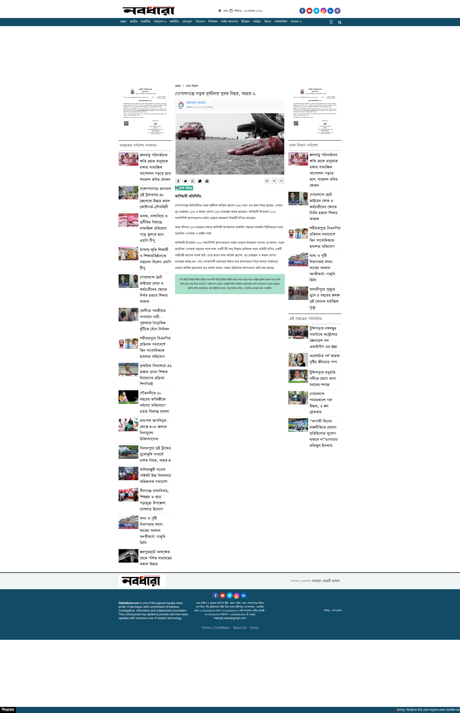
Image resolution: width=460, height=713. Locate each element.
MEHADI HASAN (196, 102)
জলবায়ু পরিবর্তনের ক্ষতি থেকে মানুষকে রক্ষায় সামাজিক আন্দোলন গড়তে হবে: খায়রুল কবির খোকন (156, 167)
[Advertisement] (230, 56)
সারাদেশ (159, 22)
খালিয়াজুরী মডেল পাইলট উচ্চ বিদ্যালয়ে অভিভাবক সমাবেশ (155, 476)
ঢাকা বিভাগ (192, 86)
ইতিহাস (245, 22)
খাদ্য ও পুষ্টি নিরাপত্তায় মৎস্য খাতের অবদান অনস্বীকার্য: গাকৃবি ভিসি (152, 531)
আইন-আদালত (229, 22)
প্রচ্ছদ (123, 22)
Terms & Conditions (215, 628)
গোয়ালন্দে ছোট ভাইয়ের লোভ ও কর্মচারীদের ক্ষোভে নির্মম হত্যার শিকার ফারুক (154, 290)
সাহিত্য (257, 22)
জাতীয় (133, 22)
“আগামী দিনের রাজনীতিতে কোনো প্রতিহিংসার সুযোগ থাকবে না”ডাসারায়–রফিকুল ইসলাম (324, 433)
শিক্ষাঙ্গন (212, 22)
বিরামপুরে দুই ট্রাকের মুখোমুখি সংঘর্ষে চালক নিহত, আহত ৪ (155, 454)
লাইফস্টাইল (281, 22)
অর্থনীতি (174, 22)
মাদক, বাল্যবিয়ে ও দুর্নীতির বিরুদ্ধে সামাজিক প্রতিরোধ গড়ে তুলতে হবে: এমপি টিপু (153, 228)
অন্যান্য (295, 22)
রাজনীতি (145, 22)
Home (254, 628)
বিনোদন (200, 22)
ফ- (274, 181)
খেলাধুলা (187, 22)
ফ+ (267, 181)
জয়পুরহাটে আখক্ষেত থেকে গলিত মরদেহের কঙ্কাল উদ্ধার (156, 558)
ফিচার (267, 22)
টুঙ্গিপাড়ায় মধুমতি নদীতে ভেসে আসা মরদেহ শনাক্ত (323, 379)
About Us (239, 628)
